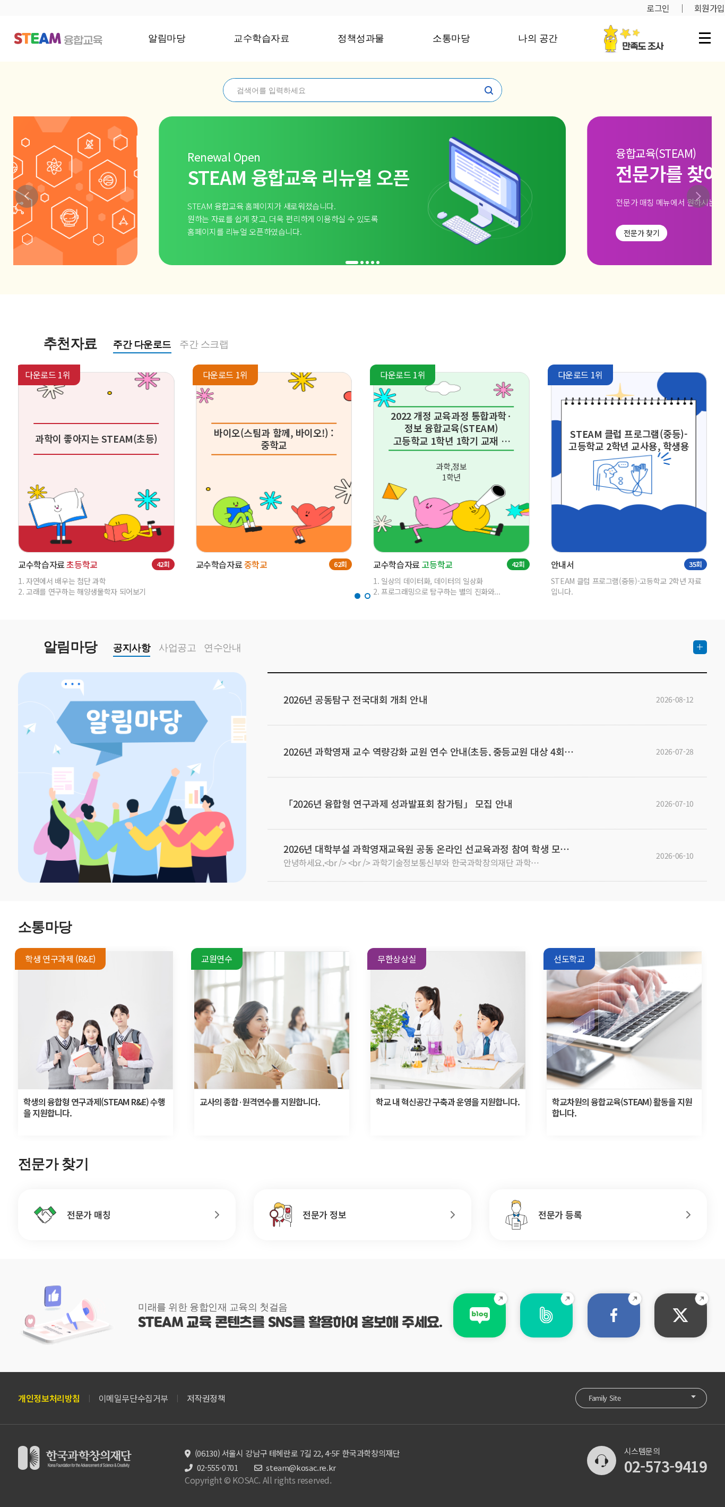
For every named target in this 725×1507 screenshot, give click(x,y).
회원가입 (709, 8)
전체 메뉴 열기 (705, 37)
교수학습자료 (261, 38)
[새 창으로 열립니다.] (479, 1315)
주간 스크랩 (203, 344)
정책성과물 (361, 38)
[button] (26, 196)
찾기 (489, 90)
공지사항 (131, 647)
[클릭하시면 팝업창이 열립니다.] (633, 30)
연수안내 (222, 647)
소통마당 (451, 38)
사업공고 (177, 647)
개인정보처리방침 (49, 1398)
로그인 (658, 8)
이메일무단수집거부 (133, 1398)
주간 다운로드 (142, 344)
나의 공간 (538, 38)
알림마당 (166, 38)
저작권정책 (206, 1398)
